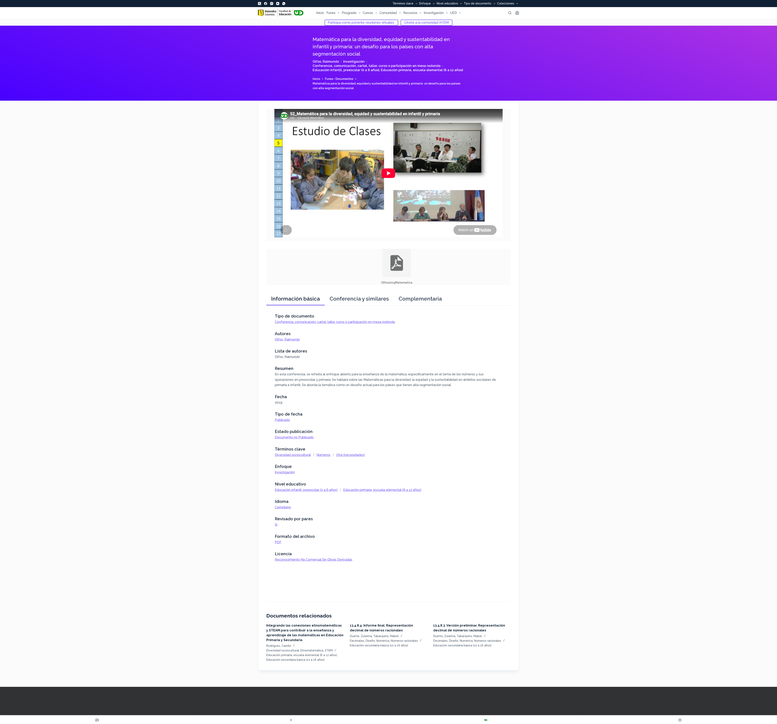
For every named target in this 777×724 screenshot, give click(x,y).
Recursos (410, 13)
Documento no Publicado (294, 437)
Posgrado (349, 13)
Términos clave (403, 3)
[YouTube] (277, 3)
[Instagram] (271, 3)
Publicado (282, 420)
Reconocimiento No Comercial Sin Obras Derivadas (313, 559)
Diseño (370, 640)
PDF (278, 542)
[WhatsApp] (283, 3)
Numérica (382, 640)
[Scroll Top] (680, 720)
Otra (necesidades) (350, 455)
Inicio (320, 13)
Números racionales (404, 640)
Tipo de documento (477, 3)
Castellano (283, 507)
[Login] (517, 13)
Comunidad (388, 13)
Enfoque (425, 3)
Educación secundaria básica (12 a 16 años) (295, 659)
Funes (330, 13)
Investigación (434, 13)
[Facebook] (265, 3)
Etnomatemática (311, 650)
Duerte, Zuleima (361, 636)
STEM (329, 650)
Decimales (357, 640)
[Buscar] (509, 12)
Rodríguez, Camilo (278, 645)
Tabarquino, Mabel (386, 636)
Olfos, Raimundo (326, 61)
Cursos (368, 13)
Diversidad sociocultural (293, 455)
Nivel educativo (447, 3)
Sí (276, 525)
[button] (397, 267)
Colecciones (505, 3)
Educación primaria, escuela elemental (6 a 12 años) (422, 70)
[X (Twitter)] (259, 3)
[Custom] (97, 720)
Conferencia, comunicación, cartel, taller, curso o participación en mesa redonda (377, 66)
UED (453, 13)
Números (323, 455)
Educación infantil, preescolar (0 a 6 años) (346, 70)
